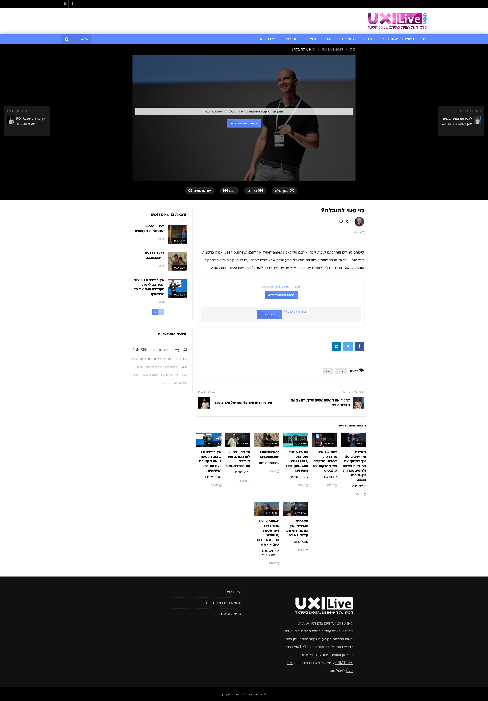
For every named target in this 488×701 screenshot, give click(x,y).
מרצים (313, 39)
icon (353, 439)
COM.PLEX (344, 662)
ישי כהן (343, 221)
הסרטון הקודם (353, 391)
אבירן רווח (359, 486)
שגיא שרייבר (213, 477)
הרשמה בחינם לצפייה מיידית (244, 123)
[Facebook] (72, 4)
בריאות (183, 367)
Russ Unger (299, 477)
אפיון (134, 359)
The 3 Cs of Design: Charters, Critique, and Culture (297, 461)
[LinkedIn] (65, 4)
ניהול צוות (159, 359)
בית (424, 39)
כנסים (371, 39)
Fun (328, 39)
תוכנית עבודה (171, 367)
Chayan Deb (270, 550)
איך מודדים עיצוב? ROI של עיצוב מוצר (242, 403)
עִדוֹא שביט (242, 472)
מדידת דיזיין (166, 374)
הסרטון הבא (207, 391)
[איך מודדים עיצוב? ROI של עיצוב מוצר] (204, 403)
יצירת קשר (267, 39)
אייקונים (181, 359)
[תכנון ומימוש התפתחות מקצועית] (177, 234)
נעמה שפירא (270, 555)
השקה (136, 374)
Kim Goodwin (269, 463)
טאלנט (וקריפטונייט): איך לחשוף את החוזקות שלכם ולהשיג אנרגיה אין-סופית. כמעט (354, 466)
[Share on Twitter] (348, 346)
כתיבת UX (145, 359)
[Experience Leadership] (177, 261)
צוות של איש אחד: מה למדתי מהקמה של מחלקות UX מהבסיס (325, 461)
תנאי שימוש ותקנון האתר (223, 603)
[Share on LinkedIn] (336, 346)
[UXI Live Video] (397, 21)
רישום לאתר (291, 39)
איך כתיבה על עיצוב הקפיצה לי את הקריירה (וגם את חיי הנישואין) (210, 461)
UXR (170, 359)
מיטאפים (349, 39)
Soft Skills (141, 350)
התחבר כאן (270, 314)
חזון (170, 383)
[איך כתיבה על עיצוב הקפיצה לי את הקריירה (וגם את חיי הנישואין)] (177, 288)
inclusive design (150, 374)
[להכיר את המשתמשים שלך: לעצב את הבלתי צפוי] (358, 403)
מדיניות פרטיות (230, 614)
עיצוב (176, 350)
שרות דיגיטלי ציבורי (153, 367)
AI (185, 350)
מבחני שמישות (180, 382)
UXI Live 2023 (332, 49)
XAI (176, 374)
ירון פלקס (330, 477)
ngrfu (164, 383)
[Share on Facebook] (359, 346)
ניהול (328, 371)
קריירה (341, 371)
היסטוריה (161, 350)
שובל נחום (301, 541)
